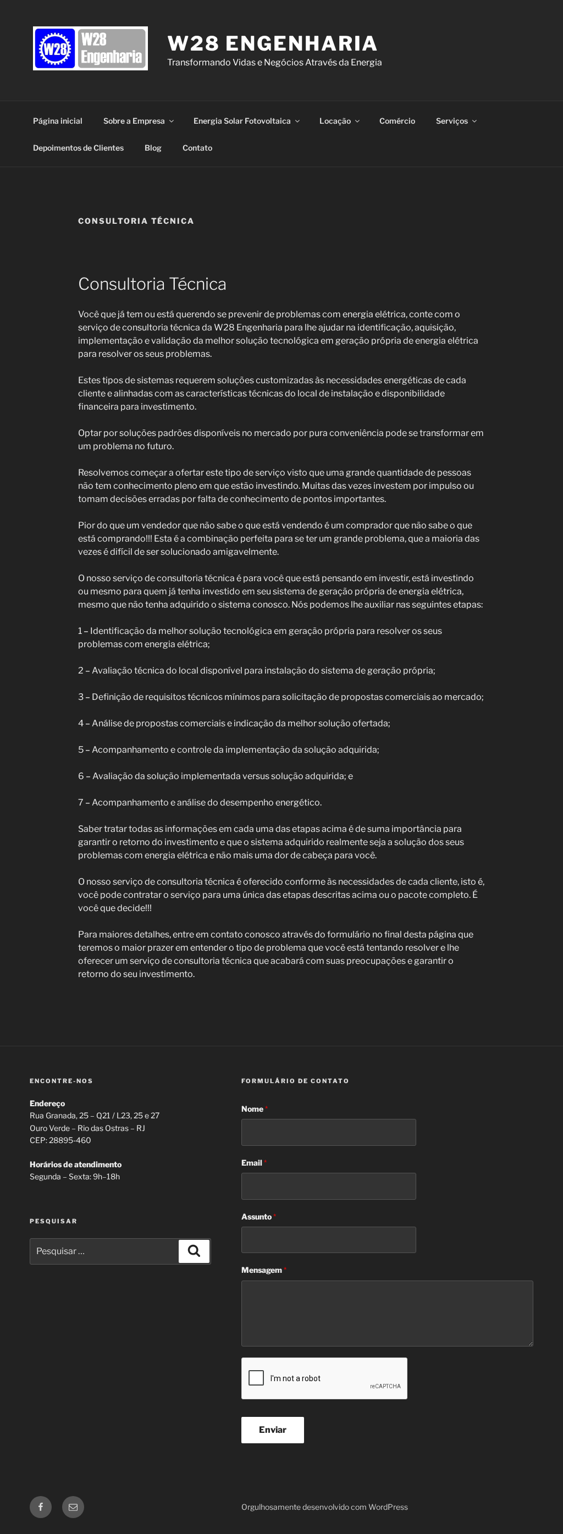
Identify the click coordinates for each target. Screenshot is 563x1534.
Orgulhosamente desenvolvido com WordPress (324, 1506)
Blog (153, 147)
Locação (335, 120)
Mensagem (263, 1269)
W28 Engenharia (273, 43)
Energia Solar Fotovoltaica (242, 120)
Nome (254, 1108)
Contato (197, 147)
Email (254, 1162)
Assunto (258, 1216)
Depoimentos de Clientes (78, 147)
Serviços (452, 120)
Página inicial (57, 120)
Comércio (397, 120)
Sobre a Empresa (134, 120)
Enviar (272, 1430)
